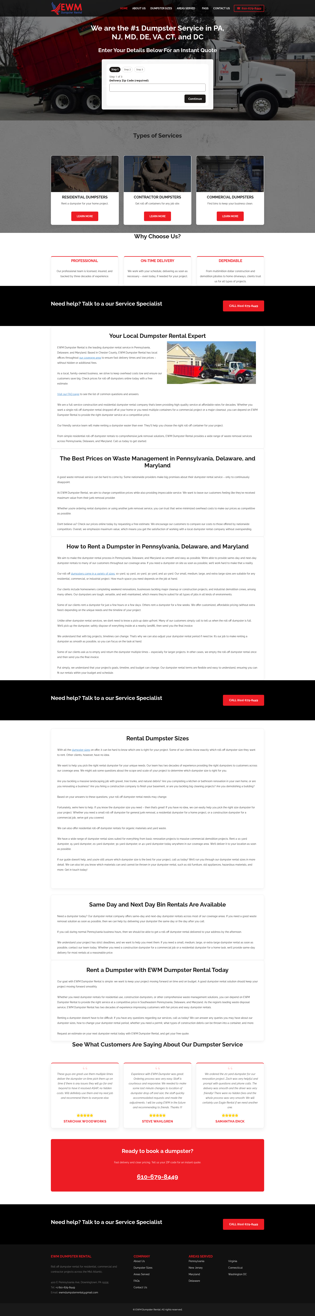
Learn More (85, 216)
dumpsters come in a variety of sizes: (93, 573)
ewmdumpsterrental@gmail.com (78, 1292)
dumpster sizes (81, 749)
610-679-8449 (251, 8)
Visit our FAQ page (68, 394)
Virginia (232, 1261)
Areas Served (141, 1274)
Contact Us (140, 1287)
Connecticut (235, 1267)
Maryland (194, 1274)
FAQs (137, 1280)
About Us (139, 1261)
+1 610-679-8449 (65, 1287)
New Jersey (196, 1267)
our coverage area (90, 357)
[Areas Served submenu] (196, 8)
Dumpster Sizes (143, 1267)
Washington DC (237, 1274)
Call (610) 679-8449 (243, 306)
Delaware (194, 1280)
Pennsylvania (196, 1261)
